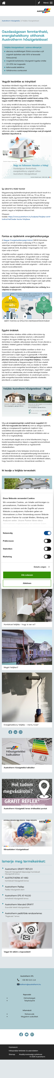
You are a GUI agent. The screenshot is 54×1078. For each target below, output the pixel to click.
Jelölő (39, 1)
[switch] (47, 541)
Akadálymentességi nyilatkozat (30, 1054)
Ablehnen (27, 583)
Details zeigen (40, 567)
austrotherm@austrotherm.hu (29, 984)
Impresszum (13, 1047)
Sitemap (12, 1054)
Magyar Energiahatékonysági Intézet (18, 240)
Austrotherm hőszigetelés (11, 21)
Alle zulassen (27, 575)
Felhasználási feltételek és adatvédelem (23, 1051)
